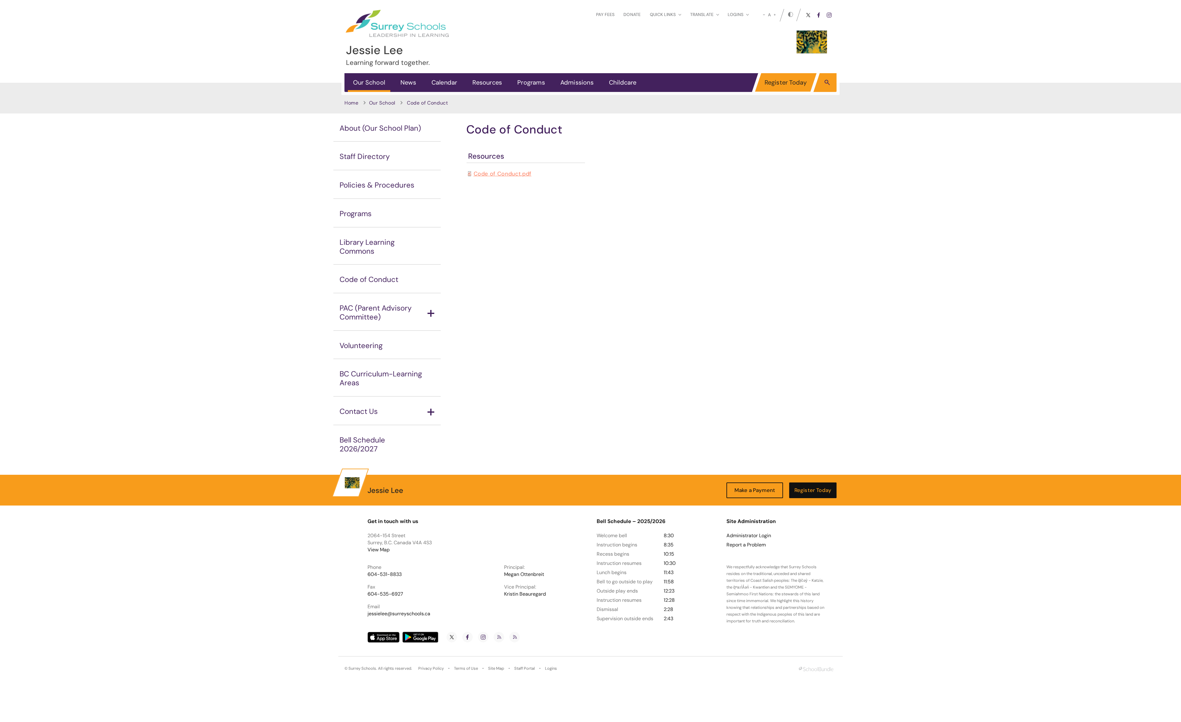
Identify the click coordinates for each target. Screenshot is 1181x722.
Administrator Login (748, 536)
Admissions (577, 82)
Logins (551, 668)
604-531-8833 (385, 574)
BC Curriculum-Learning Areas (381, 378)
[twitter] (808, 15)
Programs (531, 82)
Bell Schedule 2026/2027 (362, 444)
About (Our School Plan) (380, 128)
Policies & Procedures (377, 185)
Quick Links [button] (663, 14)
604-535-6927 (385, 594)
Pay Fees (605, 14)
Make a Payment (754, 490)
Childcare (623, 82)
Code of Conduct (369, 279)
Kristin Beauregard (525, 594)
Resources (487, 82)
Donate (632, 14)
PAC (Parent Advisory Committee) (376, 312)
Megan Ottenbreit (524, 574)
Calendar (444, 82)
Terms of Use (466, 668)
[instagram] (829, 15)
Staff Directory (365, 156)
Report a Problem (746, 545)
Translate (702, 14)
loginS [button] (735, 14)
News (408, 82)
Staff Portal (524, 668)
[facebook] (818, 15)
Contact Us (359, 411)
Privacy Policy (431, 668)
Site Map (496, 668)
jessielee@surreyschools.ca (399, 613)
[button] (827, 82)
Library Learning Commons (367, 246)
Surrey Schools (362, 668)
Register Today (786, 82)
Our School (369, 82)
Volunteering (361, 345)
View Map (379, 549)
